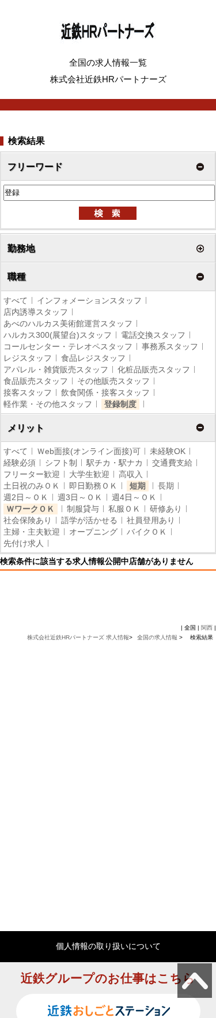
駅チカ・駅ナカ (114, 462)
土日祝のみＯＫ (31, 485)
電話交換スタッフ (153, 335)
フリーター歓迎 (31, 474)
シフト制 (61, 462)
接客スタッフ (27, 392)
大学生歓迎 (89, 474)
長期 (166, 485)
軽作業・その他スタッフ (47, 404)
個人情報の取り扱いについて (108, 946)
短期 (138, 485)
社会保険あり (27, 520)
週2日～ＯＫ (25, 497)
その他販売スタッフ (113, 381)
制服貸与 (83, 508)
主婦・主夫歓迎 (31, 531)
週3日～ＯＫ (80, 497)
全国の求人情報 (158, 637)
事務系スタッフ (170, 346)
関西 (207, 627)
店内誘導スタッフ (35, 312)
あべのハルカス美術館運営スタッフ (67, 323)
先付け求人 (23, 543)
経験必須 (19, 462)
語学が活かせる (89, 520)
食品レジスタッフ (93, 358)
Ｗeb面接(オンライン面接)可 (89, 451)
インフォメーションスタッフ (89, 300)
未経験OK (167, 451)
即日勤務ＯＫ (93, 485)
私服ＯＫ (124, 508)
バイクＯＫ (147, 531)
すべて (15, 300)
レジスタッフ (27, 358)
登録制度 (120, 404)
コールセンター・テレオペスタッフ (67, 346)
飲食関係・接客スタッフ (105, 392)
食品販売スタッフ (35, 381)
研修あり (166, 508)
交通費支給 (172, 462)
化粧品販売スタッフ (154, 369)
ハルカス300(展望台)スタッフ (57, 335)
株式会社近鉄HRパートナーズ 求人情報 (78, 637)
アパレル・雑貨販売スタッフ (55, 369)
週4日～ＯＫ (134, 497)
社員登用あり (151, 520)
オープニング (93, 531)
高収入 (131, 474)
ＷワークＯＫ (30, 508)
